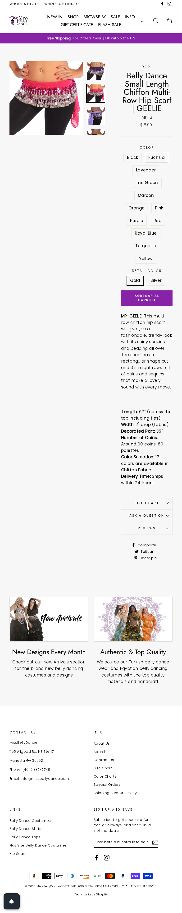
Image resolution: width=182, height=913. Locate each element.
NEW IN (55, 17)
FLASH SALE (109, 25)
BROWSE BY (94, 17)
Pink (159, 208)
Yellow (146, 258)
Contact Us (104, 759)
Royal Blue (146, 233)
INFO (130, 17)
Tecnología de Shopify (91, 894)
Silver (156, 280)
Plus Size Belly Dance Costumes (38, 845)
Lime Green (146, 182)
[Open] (12, 901)
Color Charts (105, 776)
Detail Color (147, 271)
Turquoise (145, 246)
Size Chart (147, 503)
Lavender (146, 170)
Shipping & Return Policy (115, 792)
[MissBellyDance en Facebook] (96, 858)
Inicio (145, 66)
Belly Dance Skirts (25, 828)
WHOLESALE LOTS (24, 3)
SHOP (73, 17)
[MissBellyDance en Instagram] (106, 858)
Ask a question (146, 515)
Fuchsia (156, 157)
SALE (115, 17)
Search (100, 751)
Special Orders (107, 784)
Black (132, 157)
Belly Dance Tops (25, 837)
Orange (136, 208)
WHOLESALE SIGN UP (61, 3)
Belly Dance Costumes (30, 820)
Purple (136, 220)
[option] (91, 38)
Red (158, 220)
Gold (135, 280)
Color (147, 147)
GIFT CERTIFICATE (77, 25)
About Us (102, 743)
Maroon (146, 195)
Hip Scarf (17, 853)
